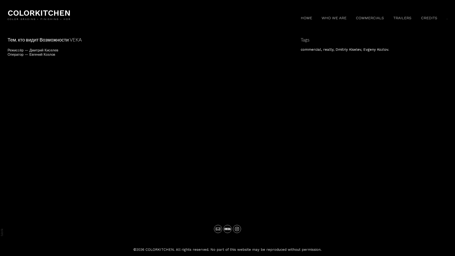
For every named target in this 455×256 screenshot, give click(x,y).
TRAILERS (402, 18)
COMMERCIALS (370, 18)
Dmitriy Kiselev (348, 49)
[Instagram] (237, 229)
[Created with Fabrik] (2, 232)
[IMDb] (227, 229)
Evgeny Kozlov (375, 49)
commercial (311, 49)
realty (328, 49)
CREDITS (429, 18)
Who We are (334, 18)
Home (306, 18)
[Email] (218, 229)
